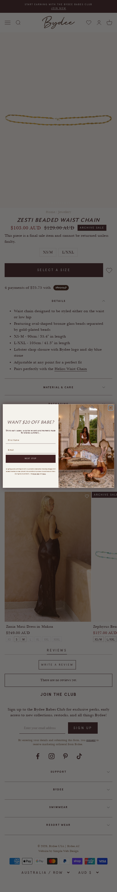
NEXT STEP (30, 459)
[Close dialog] (110, 407)
